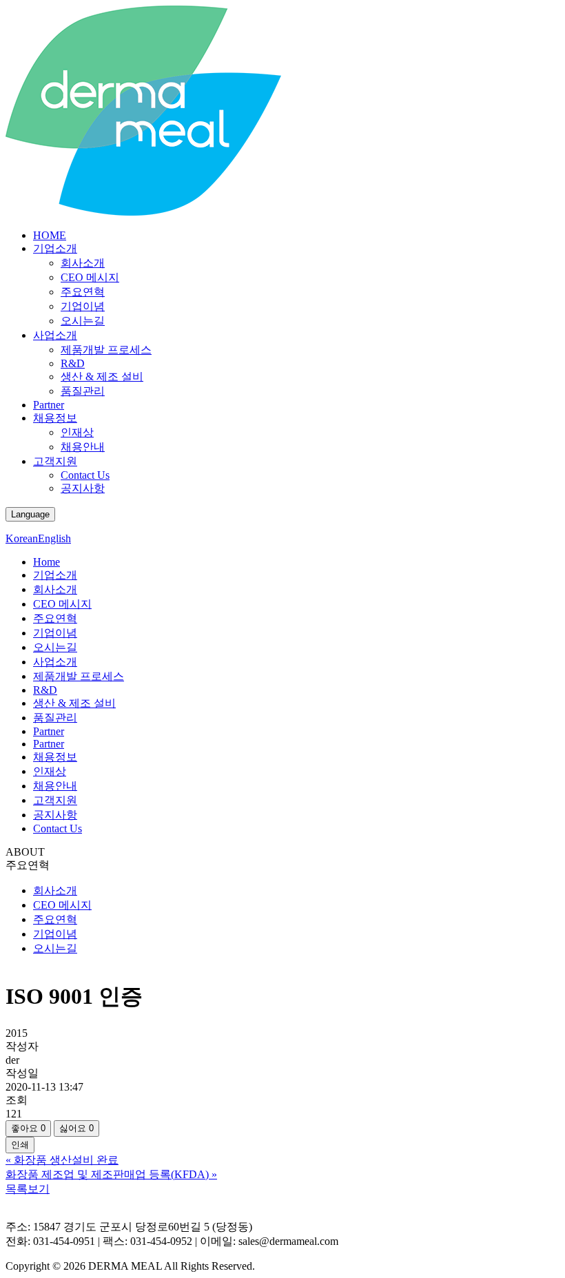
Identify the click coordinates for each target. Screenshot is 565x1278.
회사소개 (83, 263)
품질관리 (83, 391)
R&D (73, 363)
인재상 (77, 432)
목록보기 (28, 1189)
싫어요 (76, 1128)
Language (30, 514)
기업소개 (55, 248)
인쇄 (20, 1145)
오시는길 (83, 321)
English (54, 538)
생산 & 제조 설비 (102, 376)
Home (46, 562)
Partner (48, 405)
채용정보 (55, 418)
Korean (22, 538)
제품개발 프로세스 (106, 349)
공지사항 (83, 488)
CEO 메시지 (90, 277)
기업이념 (83, 306)
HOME (49, 235)
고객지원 (55, 461)
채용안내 (83, 447)
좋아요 (28, 1128)
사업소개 (55, 335)
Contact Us (85, 475)
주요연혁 (83, 292)
